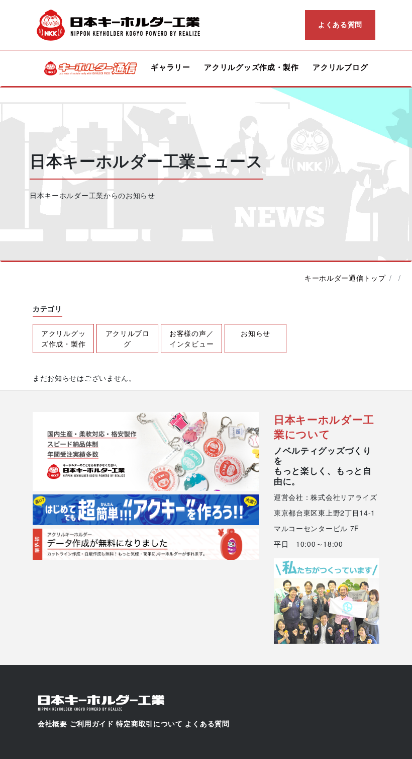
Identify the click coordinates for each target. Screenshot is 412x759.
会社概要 (52, 724)
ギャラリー (170, 66)
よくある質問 (340, 24)
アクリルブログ (340, 66)
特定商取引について (149, 724)
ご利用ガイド (92, 724)
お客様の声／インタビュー (191, 338)
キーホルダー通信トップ (345, 278)
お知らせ (255, 333)
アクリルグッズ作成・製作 (251, 66)
